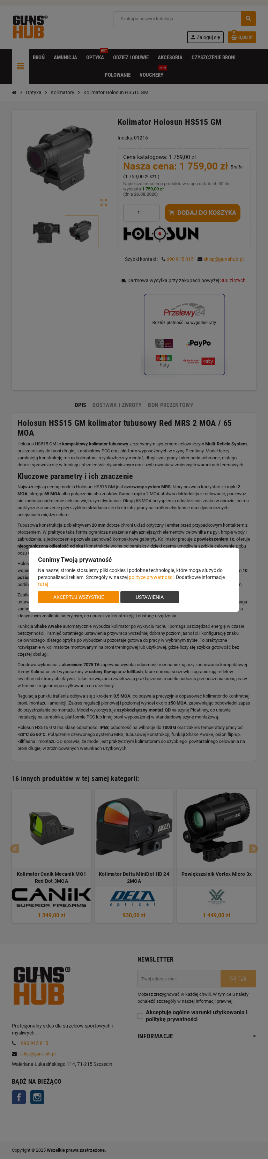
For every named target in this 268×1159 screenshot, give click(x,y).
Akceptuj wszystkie (78, 597)
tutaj (43, 584)
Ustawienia (150, 597)
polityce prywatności (151, 577)
